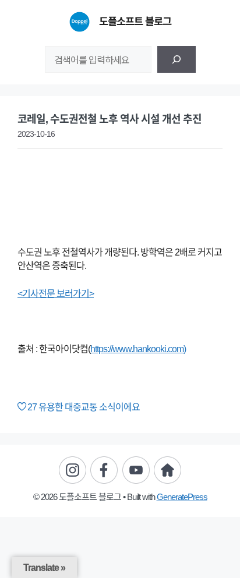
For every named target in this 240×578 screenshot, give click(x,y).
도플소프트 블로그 (135, 21)
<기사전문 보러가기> (55, 294)
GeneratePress (182, 497)
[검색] (176, 59)
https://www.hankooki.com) (138, 349)
